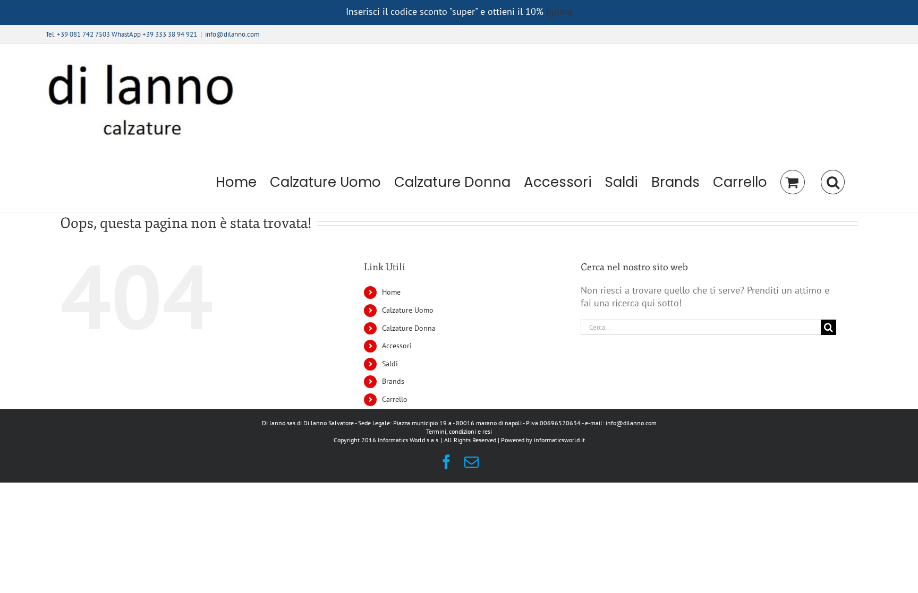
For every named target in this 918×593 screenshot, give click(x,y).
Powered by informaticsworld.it (543, 440)
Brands (393, 381)
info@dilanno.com (232, 34)
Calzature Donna (409, 328)
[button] (832, 182)
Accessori (397, 345)
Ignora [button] (559, 11)
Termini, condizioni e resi (459, 431)
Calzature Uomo (408, 310)
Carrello (394, 399)
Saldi (390, 363)
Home (391, 292)
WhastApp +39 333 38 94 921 (154, 34)
